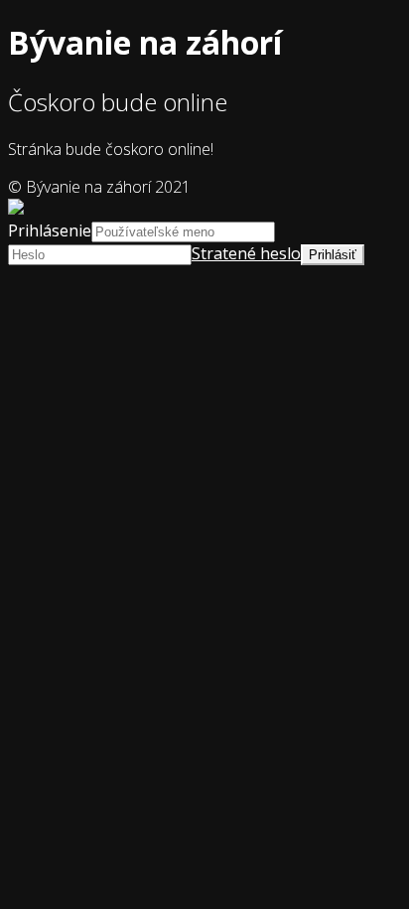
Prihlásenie (49, 230)
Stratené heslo (246, 253)
